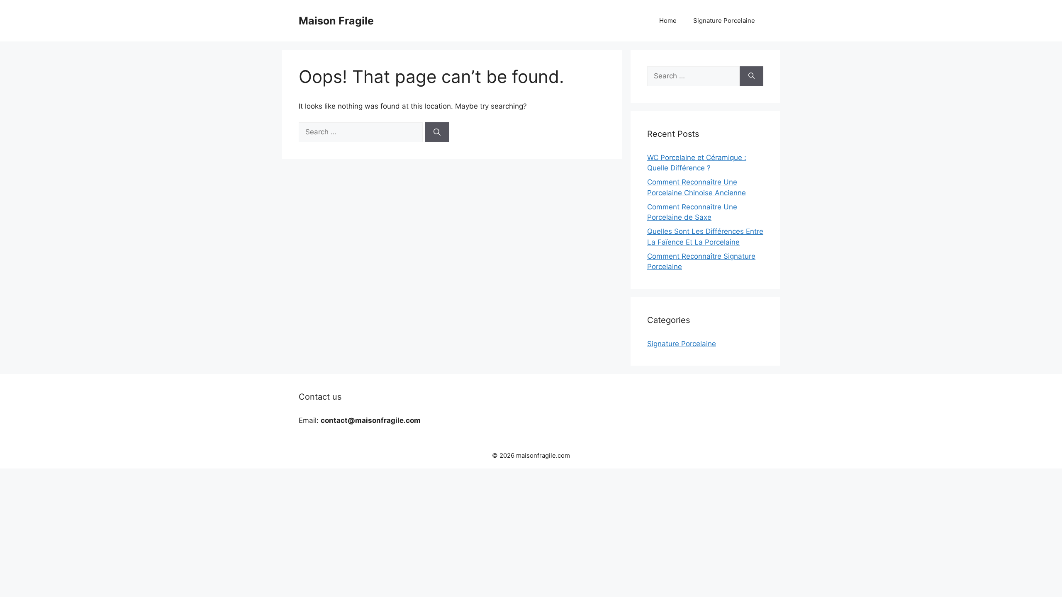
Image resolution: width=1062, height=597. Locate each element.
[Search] (437, 132)
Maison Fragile (336, 21)
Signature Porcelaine (724, 20)
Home (668, 20)
